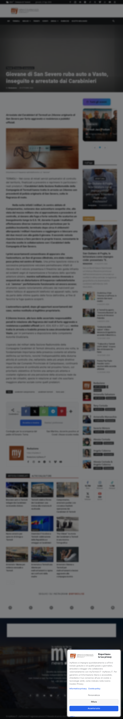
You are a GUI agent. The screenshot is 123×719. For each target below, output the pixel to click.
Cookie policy (94, 688)
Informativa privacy (78, 688)
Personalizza (94, 695)
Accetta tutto (94, 708)
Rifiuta (94, 702)
